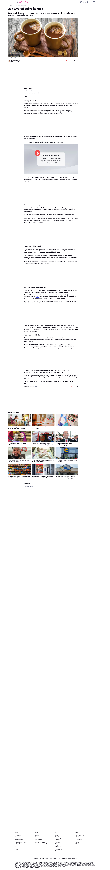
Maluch (62, 2)
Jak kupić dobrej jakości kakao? (35, 97)
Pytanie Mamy (77, 836)
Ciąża (42, 2)
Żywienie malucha (78, 839)
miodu (76, 329)
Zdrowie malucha (78, 838)
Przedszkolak (70, 2)
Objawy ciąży (57, 836)
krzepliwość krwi (66, 220)
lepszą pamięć (28, 211)
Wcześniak (37, 835)
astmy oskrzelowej (49, 257)
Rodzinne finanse (18, 835)
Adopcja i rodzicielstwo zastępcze (20, 842)
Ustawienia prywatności (72, 858)
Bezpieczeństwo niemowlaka (40, 842)
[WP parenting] (24, 2)
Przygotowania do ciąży (59, 849)
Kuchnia (16, 849)
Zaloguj (89, 2)
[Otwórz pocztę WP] (81, 2)
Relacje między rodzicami (19, 839)
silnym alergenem (39, 346)
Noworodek (37, 836)
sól (69, 295)
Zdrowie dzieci (17, 836)
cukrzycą (26, 220)
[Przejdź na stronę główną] (16, 3)
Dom (15, 846)
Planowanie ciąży (34, 2)
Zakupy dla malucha (79, 843)
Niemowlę (55, 2)
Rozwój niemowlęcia (38, 839)
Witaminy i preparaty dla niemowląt (41, 843)
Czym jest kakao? (31, 91)
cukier (37, 296)
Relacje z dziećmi (18, 838)
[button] (84, 2)
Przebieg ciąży (57, 839)
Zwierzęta (16, 845)
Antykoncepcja (57, 850)
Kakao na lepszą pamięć (33, 93)
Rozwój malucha (78, 842)
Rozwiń (25, 96)
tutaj (38, 867)
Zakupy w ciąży (58, 845)
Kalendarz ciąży (58, 838)
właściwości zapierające (61, 346)
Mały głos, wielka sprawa (79, 835)
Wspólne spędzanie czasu (19, 843)
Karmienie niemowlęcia (39, 838)
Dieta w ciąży (57, 842)
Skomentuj (69, 60)
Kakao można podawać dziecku (33, 344)
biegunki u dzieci (56, 370)
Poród (48, 2)
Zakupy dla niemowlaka (39, 845)
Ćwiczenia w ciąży (58, 843)
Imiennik (56, 835)
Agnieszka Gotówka (15, 60)
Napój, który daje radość (33, 95)
